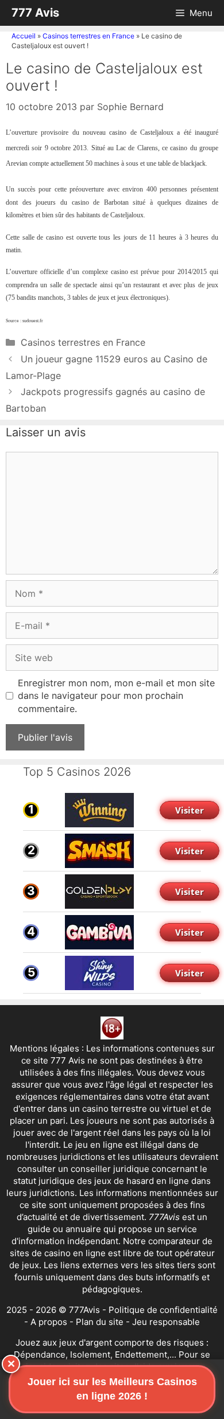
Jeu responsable (166, 1321)
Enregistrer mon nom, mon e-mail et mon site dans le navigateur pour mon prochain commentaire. (116, 695)
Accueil (23, 36)
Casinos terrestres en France (88, 36)
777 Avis (35, 12)
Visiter (189, 810)
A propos (48, 1321)
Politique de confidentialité (163, 1309)
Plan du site (99, 1321)
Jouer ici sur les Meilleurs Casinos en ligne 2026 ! (112, 1389)
